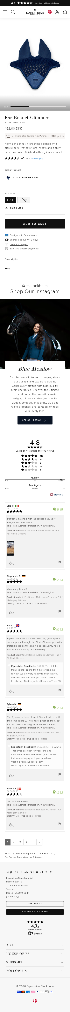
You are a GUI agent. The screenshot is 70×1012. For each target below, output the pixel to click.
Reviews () (37, 158)
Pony (24, 200)
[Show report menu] (59, 562)
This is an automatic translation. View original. (31, 525)
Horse (8, 853)
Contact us (35, 904)
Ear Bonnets (45, 853)
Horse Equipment (25, 853)
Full (10, 200)
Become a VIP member (35, 912)
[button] (5, 11)
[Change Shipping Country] (50, 12)
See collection (32, 420)
